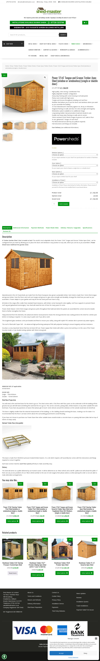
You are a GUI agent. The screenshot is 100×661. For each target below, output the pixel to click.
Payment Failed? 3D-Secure (85, 610)
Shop (11, 66)
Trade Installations (82, 606)
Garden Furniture (34, 50)
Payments (55, 607)
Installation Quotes (82, 602)
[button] (96, 638)
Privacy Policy (56, 600)
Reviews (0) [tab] (6, 231)
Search (63, 35)
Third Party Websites (58, 611)
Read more (12, 573)
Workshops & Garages (67, 50)
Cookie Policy (56, 596)
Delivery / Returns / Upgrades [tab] (71, 228)
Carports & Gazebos (50, 50)
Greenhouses (87, 44)
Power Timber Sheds (29, 66)
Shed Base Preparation (35, 607)
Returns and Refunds (34, 600)
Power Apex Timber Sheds (44, 66)
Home (7, 66)
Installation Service (58, 604)
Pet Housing (33, 56)
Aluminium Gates (83, 50)
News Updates (81, 593)
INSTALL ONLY (44, 56)
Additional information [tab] (21, 228)
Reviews (79, 597)
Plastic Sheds (63, 44)
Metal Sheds (33, 44)
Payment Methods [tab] (37, 228)
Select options (11, 521)
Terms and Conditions (35, 596)
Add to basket (63, 204)
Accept (61, 653)
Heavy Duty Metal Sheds (48, 44)
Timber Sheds (75, 44)
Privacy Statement (73, 657)
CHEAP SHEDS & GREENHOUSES (60, 56)
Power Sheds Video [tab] (52, 228)
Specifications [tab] (87, 228)
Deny (85, 653)
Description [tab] (7, 228)
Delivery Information (34, 604)
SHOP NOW (9, 44)
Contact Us (55, 592)
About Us (30, 592)
